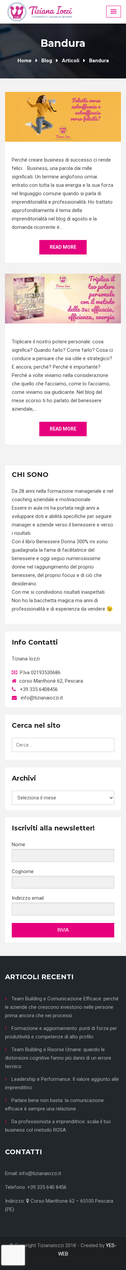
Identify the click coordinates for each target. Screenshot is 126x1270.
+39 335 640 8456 (47, 1187)
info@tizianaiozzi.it (40, 1173)
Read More (63, 247)
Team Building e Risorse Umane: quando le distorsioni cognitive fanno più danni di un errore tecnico (58, 1057)
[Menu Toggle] (113, 12)
